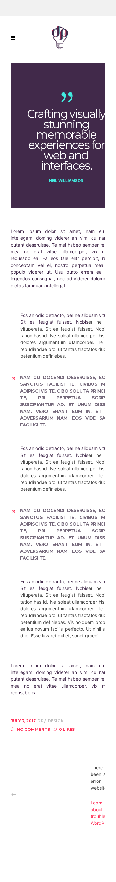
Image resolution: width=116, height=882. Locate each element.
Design (56, 721)
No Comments (33, 729)
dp (40, 721)
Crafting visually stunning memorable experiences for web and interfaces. (66, 140)
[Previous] (51, 795)
